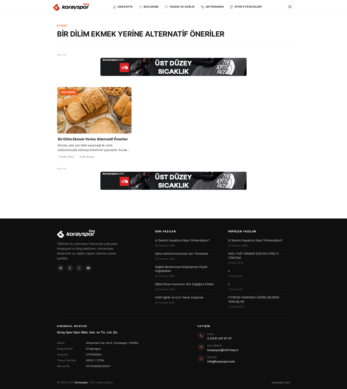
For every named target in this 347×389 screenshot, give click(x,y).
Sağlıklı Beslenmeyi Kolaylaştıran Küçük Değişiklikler (181, 269)
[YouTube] (88, 268)
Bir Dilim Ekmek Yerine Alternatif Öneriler (93, 139)
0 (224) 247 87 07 (219, 338)
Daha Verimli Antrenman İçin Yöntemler (181, 253)
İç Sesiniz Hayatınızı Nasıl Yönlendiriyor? (182, 240)
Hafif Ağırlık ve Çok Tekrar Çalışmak (179, 297)
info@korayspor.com (221, 361)
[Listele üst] (173, 67)
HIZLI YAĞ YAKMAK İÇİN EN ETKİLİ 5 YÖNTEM (253, 255)
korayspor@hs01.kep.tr (222, 350)
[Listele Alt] (173, 181)
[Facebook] (60, 268)
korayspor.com (281, 382)
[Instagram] (79, 268)
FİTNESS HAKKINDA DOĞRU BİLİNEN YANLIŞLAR (253, 299)
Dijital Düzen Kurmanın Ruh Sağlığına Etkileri (184, 284)
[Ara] (290, 7)
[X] (69, 268)
